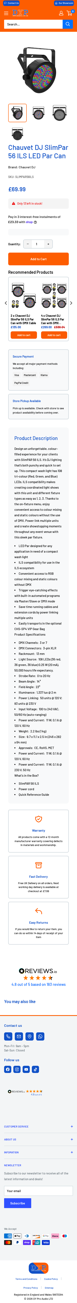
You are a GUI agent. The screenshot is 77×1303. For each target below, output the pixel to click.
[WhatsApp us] (40, 1036)
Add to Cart (38, 259)
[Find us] (29, 1036)
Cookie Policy (51, 1278)
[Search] (68, 24)
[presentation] (6, 303)
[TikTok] (35, 1069)
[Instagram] (17, 1069)
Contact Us (13, 3)
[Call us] (8, 1036)
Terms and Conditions (26, 1278)
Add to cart (23, 335)
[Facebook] (7, 1069)
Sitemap (49, 1287)
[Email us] (19, 1036)
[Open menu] (6, 13)
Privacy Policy (30, 1287)
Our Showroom (66, 3)
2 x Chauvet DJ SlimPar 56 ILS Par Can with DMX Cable (23, 319)
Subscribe (17, 1203)
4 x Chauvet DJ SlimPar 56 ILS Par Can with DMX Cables (52, 319)
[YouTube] (26, 1069)
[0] (69, 13)
